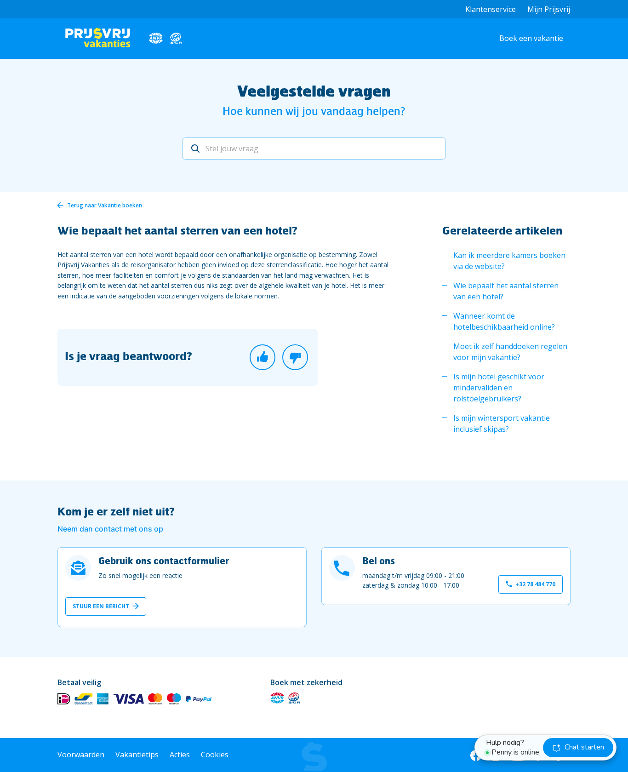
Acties (180, 754)
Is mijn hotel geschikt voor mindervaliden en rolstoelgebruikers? (498, 388)
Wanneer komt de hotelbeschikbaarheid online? (504, 321)
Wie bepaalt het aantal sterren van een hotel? (506, 291)
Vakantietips (137, 754)
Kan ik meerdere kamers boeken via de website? (509, 260)
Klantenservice (490, 9)
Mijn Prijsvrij (548, 9)
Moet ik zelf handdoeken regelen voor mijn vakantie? (510, 351)
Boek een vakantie (531, 38)
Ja (262, 357)
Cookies (214, 754)
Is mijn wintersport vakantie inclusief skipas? (501, 423)
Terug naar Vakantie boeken (104, 205)
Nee (295, 357)
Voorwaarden (80, 754)
